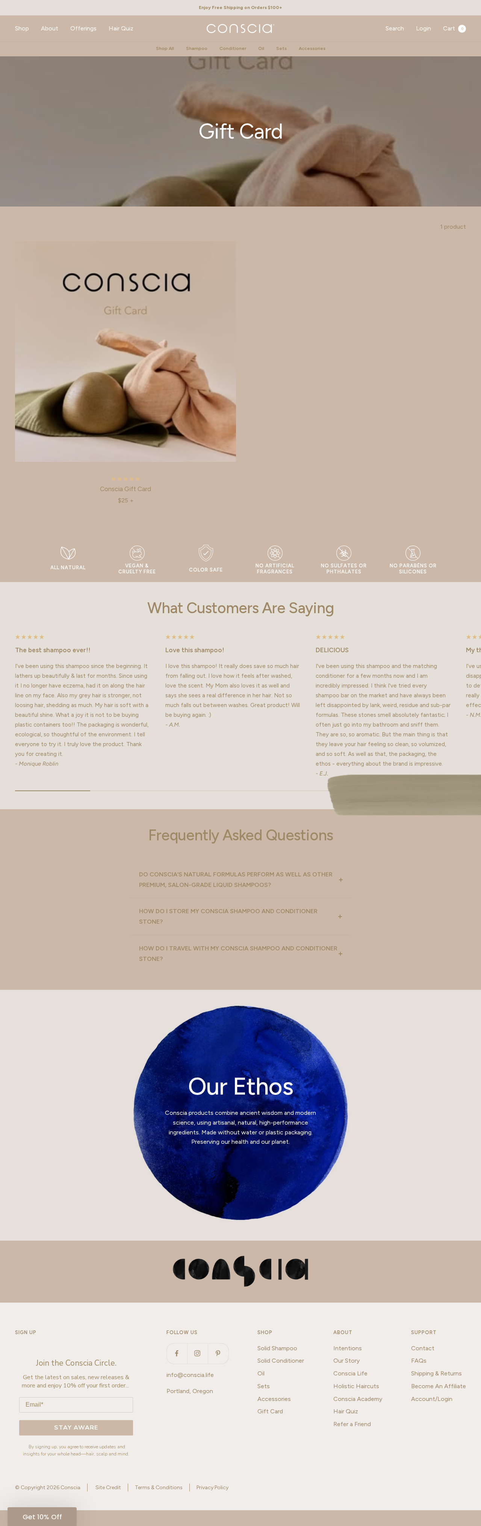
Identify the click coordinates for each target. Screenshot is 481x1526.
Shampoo (196, 48)
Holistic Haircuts (356, 1386)
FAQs (419, 1360)
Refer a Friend (352, 1424)
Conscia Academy (357, 1398)
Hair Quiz (121, 28)
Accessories (312, 48)
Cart (453, 28)
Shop (22, 28)
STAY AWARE (76, 1427)
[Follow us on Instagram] (197, 1353)
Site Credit (108, 1487)
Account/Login (431, 1398)
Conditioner (232, 48)
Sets (281, 48)
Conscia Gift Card (125, 489)
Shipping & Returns (436, 1373)
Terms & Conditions (159, 1487)
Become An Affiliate (438, 1386)
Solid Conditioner (280, 1360)
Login (423, 28)
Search (395, 28)
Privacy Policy (212, 1487)
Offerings (83, 28)
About (49, 28)
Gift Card (270, 1411)
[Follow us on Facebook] (176, 1353)
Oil (261, 48)
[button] (42, 1516)
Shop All (165, 48)
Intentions (347, 1348)
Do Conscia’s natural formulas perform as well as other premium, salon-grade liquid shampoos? (236, 879)
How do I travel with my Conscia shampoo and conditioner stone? (238, 953)
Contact (422, 1348)
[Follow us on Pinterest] (218, 1353)
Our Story (346, 1360)
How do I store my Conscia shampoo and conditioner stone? (228, 916)
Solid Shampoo (277, 1348)
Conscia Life (350, 1373)
